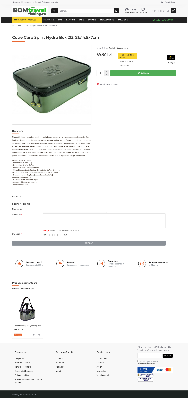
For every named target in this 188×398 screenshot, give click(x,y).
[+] (106, 71)
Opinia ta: (16, 214)
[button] (143, 73)
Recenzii (16, 196)
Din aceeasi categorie (23, 289)
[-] (106, 74)
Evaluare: (16, 234)
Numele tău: (17, 209)
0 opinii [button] (112, 48)
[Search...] (116, 10)
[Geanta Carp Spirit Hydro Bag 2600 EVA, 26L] (27, 309)
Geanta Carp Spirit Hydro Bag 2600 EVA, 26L (28, 326)
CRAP (19, 25)
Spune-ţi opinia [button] (122, 48)
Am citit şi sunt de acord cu (148, 362)
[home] (13, 25)
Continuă (89, 243)
